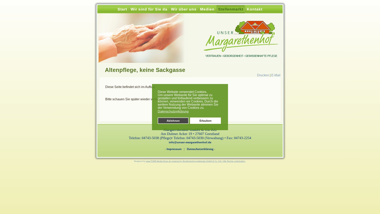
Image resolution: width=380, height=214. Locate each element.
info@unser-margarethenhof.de (190, 142)
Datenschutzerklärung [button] (173, 111)
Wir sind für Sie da (149, 9)
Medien (207, 9)
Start (122, 9)
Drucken (263, 75)
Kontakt (254, 9)
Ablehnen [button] (173, 120)
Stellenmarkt (230, 9)
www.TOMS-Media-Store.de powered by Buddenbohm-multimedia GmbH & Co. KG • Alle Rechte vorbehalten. (196, 161)
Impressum (174, 149)
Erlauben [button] (206, 120)
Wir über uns (184, 9)
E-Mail (275, 75)
